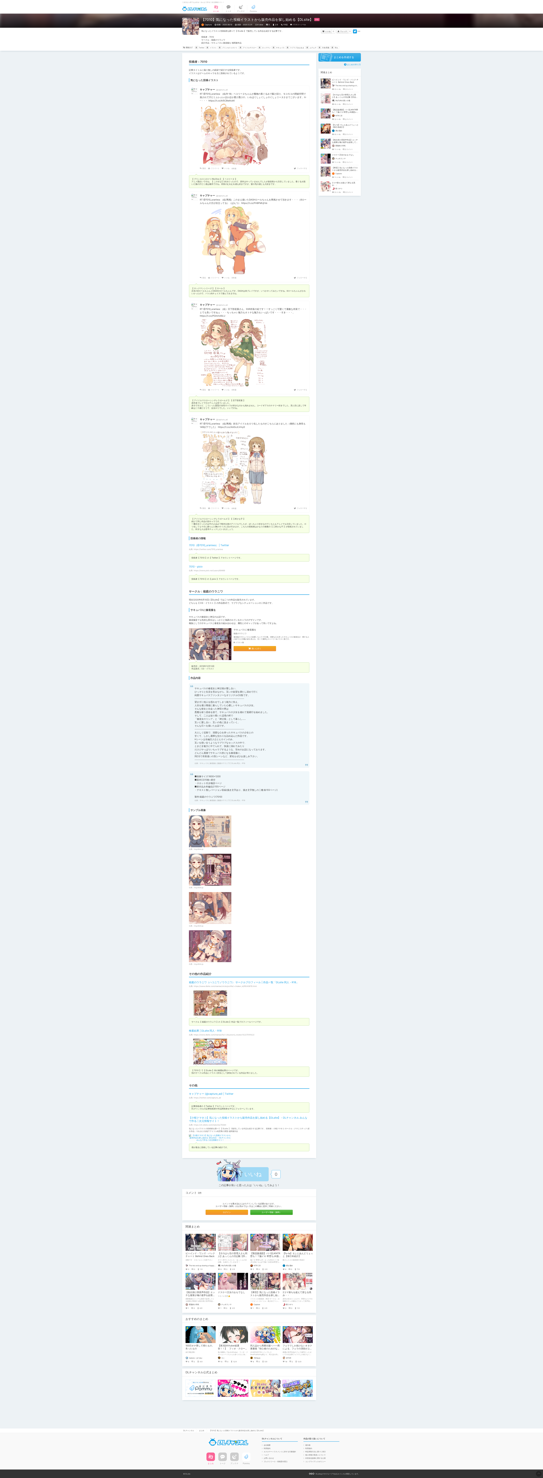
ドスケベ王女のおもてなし (231, 1292)
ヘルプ (266, 1455)
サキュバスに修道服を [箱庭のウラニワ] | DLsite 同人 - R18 (222, 763)
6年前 (234, 168)
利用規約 (267, 1448)
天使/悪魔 (325, 48)
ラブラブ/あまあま (297, 48)
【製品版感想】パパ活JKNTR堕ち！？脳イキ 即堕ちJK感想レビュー (265, 1256)
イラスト (213, 48)
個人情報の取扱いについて (315, 1455)
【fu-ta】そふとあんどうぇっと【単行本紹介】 (298, 1255)
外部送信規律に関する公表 (315, 1458)
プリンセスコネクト (229, 48)
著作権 (307, 1445)
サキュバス (280, 48)
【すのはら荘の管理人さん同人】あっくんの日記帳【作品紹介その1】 (232, 1256)
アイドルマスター (250, 48)
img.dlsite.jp (198, 849)
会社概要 (267, 1445)
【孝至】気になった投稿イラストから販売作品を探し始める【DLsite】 (265, 1295)
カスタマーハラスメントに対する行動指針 (280, 1452)
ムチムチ (313, 48)
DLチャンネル (194, 8)
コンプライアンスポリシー (315, 1461)
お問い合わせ (269, 1458)
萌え (336, 48)
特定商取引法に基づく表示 (315, 1452)
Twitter (201, 48)
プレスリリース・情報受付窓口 (275, 1461)
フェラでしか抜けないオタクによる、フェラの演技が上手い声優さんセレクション (297, 1348)
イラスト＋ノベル (299, 24)
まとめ (201, 1430)
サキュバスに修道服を (245, 629)
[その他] (359, 31)
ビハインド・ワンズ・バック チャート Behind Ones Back (200, 1255)
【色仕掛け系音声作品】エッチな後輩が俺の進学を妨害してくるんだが (200, 1295)
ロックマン (266, 48)
